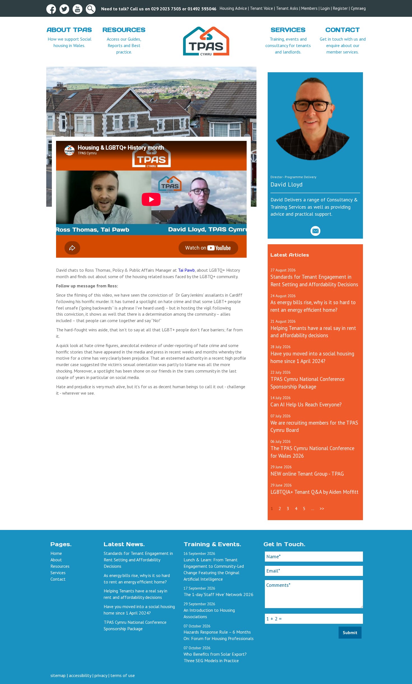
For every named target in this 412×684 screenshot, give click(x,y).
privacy (100, 675)
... (312, 508)
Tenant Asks (287, 8)
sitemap (58, 675)
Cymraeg (358, 8)
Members (309, 8)
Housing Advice (233, 8)
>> (322, 508)
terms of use (122, 675)
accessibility (80, 675)
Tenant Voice (261, 8)
